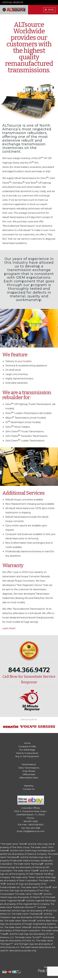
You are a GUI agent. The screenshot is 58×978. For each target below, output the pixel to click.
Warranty (28, 785)
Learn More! (8, 628)
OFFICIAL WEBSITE (12, 2)
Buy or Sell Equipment (27, 756)
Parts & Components (27, 753)
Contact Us (28, 789)
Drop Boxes (28, 771)
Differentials (28, 774)
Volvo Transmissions (28, 767)
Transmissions (28, 764)
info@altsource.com (33, 831)
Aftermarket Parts (28, 777)
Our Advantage (27, 749)
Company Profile (27, 746)
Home (27, 743)
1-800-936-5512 (35, 824)
